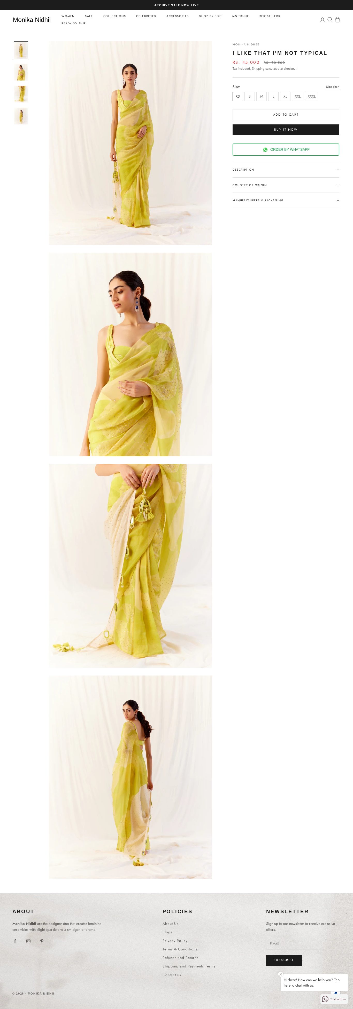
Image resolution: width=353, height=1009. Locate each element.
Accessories (177, 16)
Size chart (332, 86)
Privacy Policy (175, 940)
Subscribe (284, 960)
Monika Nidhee (246, 44)
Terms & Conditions (180, 949)
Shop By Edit (210, 16)
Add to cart (286, 114)
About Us (171, 923)
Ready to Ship (74, 23)
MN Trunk (240, 16)
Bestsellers (269, 16)
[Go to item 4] (21, 116)
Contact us (172, 975)
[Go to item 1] (21, 50)
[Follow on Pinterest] (41, 941)
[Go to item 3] (21, 94)
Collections (114, 16)
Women (68, 16)
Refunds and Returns (180, 957)
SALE (89, 16)
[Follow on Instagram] (28, 941)
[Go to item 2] (21, 72)
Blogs (167, 932)
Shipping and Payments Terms (189, 966)
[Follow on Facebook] (15, 941)
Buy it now (286, 129)
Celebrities (146, 16)
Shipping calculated (265, 68)
